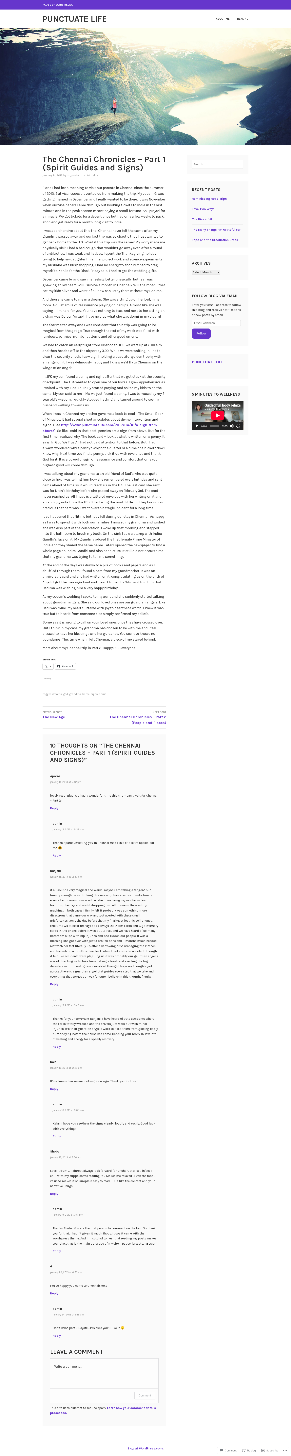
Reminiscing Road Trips (209, 198)
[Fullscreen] (238, 426)
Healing (242, 18)
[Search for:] (217, 164)
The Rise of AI (202, 219)
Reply (54, 808)
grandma (75, 694)
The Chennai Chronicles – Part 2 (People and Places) (137, 718)
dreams (57, 694)
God (65, 694)
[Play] (197, 426)
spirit (102, 694)
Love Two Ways (203, 209)
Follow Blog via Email (215, 296)
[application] (217, 415)
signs (94, 694)
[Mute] (232, 426)
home (85, 694)
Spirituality (91, 175)
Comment (145, 1395)
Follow (201, 333)
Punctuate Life (75, 19)
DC (68, 175)
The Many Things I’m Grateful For (216, 229)
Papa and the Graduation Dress (215, 240)
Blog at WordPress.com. (145, 1448)
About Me (223, 18)
